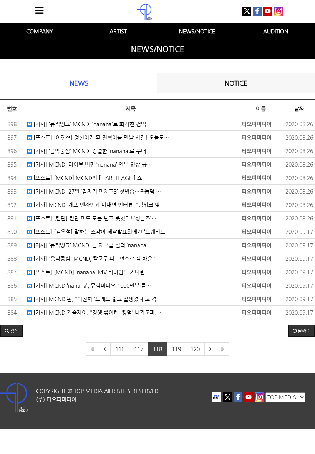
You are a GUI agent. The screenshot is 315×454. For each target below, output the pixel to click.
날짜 (299, 108)
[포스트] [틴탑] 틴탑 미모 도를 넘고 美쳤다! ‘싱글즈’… (94, 218)
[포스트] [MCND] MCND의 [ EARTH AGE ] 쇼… (89, 178)
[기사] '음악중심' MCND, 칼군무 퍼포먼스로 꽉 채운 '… (96, 258)
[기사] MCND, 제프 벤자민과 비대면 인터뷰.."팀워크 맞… (98, 205)
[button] (11, 331)
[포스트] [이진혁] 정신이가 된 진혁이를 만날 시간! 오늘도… (100, 137)
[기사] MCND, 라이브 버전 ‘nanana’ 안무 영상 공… (92, 164)
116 (119, 349)
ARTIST (118, 31)
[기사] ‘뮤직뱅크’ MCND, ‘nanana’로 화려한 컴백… (91, 124)
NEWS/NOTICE (197, 31)
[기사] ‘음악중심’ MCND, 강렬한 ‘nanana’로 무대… (91, 151)
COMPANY (39, 31)
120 (195, 349)
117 (138, 349)
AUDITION (275, 31)
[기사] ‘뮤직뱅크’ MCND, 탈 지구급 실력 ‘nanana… (91, 245)
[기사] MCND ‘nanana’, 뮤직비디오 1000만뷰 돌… (91, 285)
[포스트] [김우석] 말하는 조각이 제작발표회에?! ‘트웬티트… (101, 232)
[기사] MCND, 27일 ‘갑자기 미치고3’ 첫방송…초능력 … (96, 191)
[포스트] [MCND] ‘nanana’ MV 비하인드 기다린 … (91, 272)
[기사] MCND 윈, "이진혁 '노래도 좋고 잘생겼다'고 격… (96, 299)
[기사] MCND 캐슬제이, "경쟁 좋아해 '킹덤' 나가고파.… (96, 312)
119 (176, 349)
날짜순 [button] (303, 331)
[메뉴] (39, 10)
